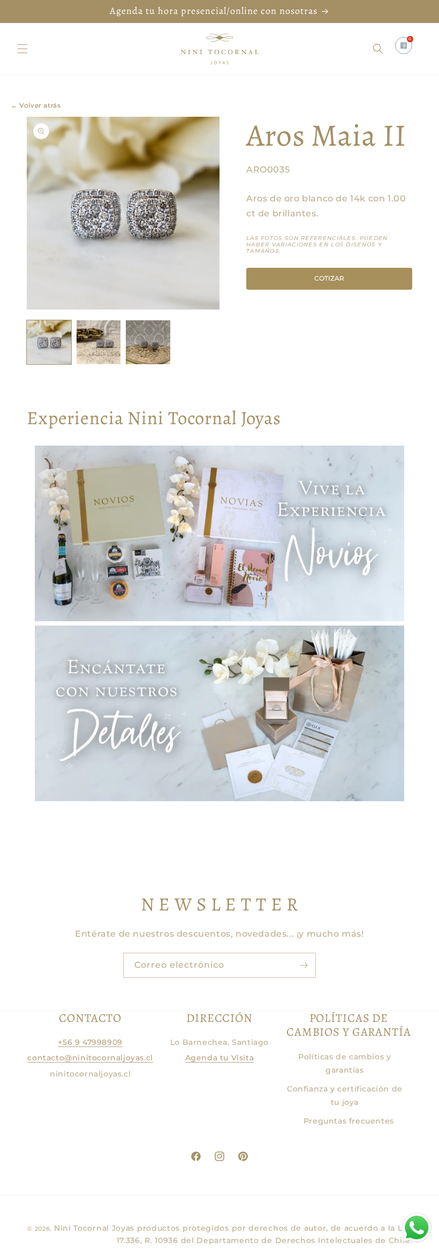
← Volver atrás (35, 105)
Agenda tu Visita (219, 1058)
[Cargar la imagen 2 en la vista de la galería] (99, 342)
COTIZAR (329, 278)
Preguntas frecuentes (349, 1121)
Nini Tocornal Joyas (94, 1228)
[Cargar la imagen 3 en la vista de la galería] (148, 342)
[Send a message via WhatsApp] (417, 1228)
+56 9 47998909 (90, 1042)
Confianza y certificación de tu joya (345, 1095)
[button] (22, 49)
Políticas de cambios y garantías (344, 1063)
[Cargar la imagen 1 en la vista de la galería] (49, 342)
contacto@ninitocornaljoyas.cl (90, 1058)
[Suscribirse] (303, 965)
